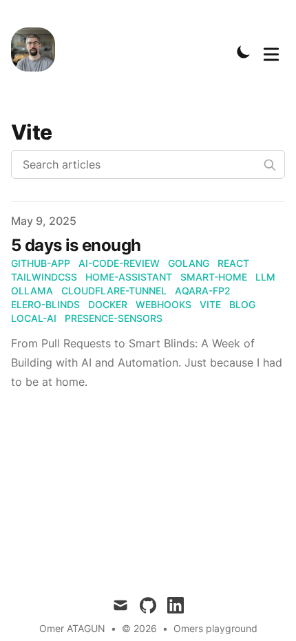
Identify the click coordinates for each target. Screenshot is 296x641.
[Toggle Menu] (271, 52)
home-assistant (128, 277)
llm (265, 277)
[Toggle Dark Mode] (244, 52)
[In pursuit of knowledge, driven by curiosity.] (37, 52)
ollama (32, 290)
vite (210, 304)
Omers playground (215, 628)
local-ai (33, 318)
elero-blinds (45, 304)
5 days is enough (75, 245)
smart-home (213, 277)
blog (242, 304)
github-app (40, 263)
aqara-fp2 (203, 290)
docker (107, 304)
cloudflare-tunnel (114, 290)
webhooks (163, 304)
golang (188, 263)
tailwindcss (44, 277)
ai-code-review (119, 263)
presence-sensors (113, 318)
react (233, 263)
